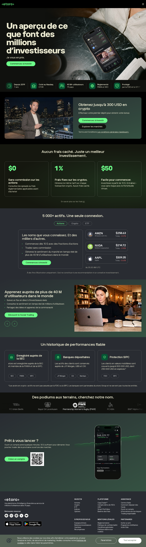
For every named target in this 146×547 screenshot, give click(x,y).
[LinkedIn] (16, 515)
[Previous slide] (7, 324)
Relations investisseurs (82, 525)
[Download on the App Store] (13, 524)
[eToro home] (8, 4)
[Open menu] (143, 4)
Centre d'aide (126, 503)
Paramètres (106, 540)
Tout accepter (129, 540)
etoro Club (124, 527)
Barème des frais (104, 511)
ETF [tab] (87, 223)
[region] (73, 541)
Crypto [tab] (74, 223)
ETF (75, 507)
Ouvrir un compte (127, 509)
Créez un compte (16, 459)
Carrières (77, 527)
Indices (77, 509)
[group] (73, 308)
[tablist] (73, 223)
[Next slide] (14, 324)
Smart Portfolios (104, 509)
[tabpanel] (73, 252)
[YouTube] (26, 515)
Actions (77, 503)
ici (84, 202)
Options (77, 511)
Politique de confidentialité (107, 525)
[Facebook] (6, 515)
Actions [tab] (60, 223)
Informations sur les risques (131, 511)
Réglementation (103, 523)
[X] (21, 515)
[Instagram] (11, 515)
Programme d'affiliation (129, 525)
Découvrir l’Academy (18, 316)
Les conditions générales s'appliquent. (113, 132)
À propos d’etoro (80, 523)
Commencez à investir (21, 64)
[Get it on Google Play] (32, 524)
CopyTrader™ (102, 503)
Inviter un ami (126, 523)
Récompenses (79, 529)
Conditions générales (105, 527)
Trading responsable (128, 514)
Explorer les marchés (92, 126)
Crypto (77, 505)
